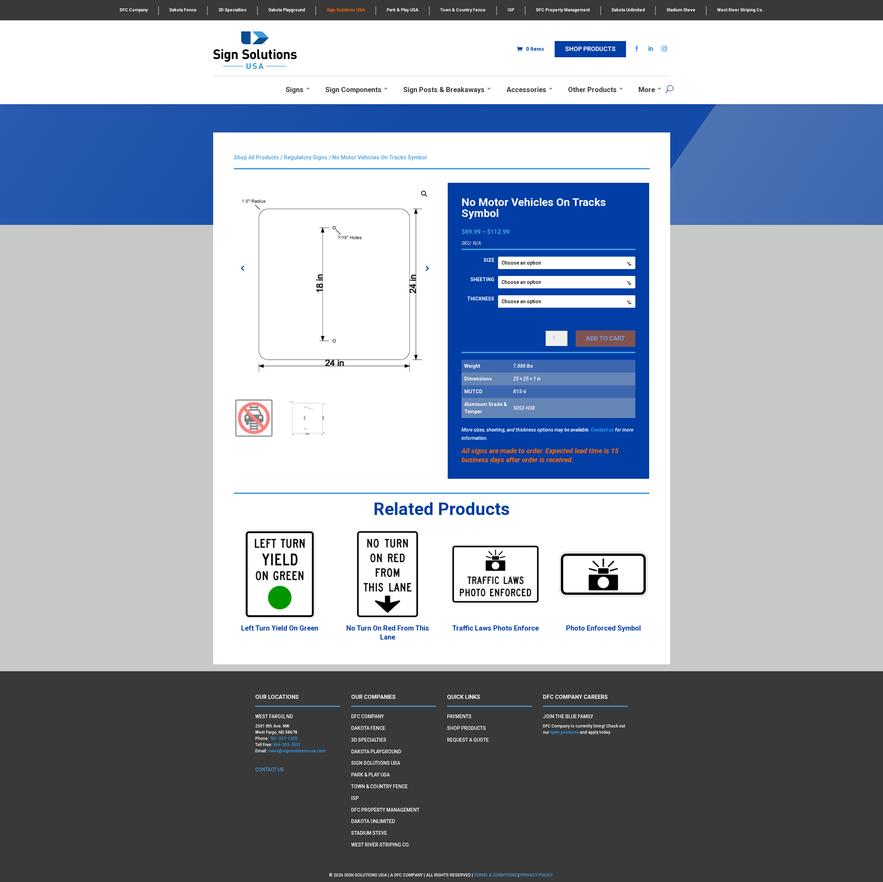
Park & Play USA (402, 10)
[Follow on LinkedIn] (650, 48)
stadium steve (369, 833)
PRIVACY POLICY (537, 875)
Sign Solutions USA (346, 10)
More (646, 90)
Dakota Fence (183, 10)
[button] (424, 194)
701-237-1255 (283, 738)
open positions (564, 732)
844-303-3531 (287, 744)
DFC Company (134, 10)
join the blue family (568, 716)
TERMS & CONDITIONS (495, 875)
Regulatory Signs (305, 157)
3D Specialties (232, 10)
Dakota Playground (286, 10)
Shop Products (590, 48)
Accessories (526, 90)
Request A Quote (468, 740)
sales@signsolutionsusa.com (297, 751)
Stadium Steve (680, 10)
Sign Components (353, 90)
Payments (459, 716)
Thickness (480, 298)
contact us (269, 769)
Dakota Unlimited (628, 10)
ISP (510, 10)
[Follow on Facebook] (636, 48)
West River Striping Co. (740, 10)
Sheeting (482, 279)
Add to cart (605, 338)
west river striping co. (380, 845)
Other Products (592, 90)
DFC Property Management (563, 10)
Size (489, 260)
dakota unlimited (373, 821)
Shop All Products (256, 157)
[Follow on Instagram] (664, 48)
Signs (295, 90)
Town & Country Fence (463, 10)
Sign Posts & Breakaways (444, 90)
